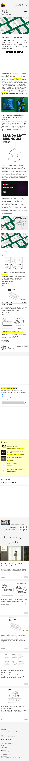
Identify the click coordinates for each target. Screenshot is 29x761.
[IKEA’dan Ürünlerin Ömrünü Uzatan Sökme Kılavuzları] (13, 263)
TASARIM (25, 346)
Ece (8, 347)
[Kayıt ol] (25, 402)
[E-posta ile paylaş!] (21, 52)
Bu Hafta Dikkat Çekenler (8, 397)
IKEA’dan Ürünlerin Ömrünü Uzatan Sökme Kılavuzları (13, 273)
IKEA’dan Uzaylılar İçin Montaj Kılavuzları (12, 331)
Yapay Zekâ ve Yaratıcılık (7, 14)
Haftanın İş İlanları (7, 399)
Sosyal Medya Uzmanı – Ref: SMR (14, 469)
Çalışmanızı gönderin (5, 754)
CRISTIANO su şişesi (6, 82)
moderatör (9, 465)
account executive (11, 454)
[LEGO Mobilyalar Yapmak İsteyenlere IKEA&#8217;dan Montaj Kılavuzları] (13, 294)
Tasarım (6, 751)
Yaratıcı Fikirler (4, 747)
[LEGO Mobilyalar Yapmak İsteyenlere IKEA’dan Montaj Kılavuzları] (14, 624)
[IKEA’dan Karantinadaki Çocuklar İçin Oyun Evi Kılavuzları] (14, 695)
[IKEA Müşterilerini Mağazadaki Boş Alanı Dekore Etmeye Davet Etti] (14, 553)
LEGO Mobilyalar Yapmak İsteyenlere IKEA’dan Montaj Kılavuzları (14, 303)
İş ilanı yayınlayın (4, 756)
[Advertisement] (11, 63)
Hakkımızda (3, 733)
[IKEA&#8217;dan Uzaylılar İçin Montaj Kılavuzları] (13, 323)
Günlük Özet (5, 395)
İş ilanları (4, 442)
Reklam (2, 751)
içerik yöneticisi (10, 460)
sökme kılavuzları (19, 88)
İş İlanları (25, 11)
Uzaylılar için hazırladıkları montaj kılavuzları (11, 78)
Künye (2, 735)
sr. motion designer (20, 448)
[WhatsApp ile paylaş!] (18, 52)
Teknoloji (10, 751)
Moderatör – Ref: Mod (12, 463)
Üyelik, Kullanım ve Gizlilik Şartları (8, 736)
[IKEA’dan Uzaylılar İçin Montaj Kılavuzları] (14, 589)
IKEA (6, 251)
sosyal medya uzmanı (11, 448)
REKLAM (26, 577)
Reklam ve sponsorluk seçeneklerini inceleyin (10, 757)
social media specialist (19, 454)
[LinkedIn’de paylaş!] (15, 52)
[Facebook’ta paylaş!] (7, 52)
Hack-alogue (23, 87)
